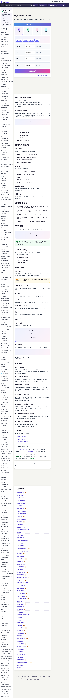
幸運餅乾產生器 (4, 519)
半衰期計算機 (20, 569)
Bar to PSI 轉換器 (5, 140)
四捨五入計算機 (20, 633)
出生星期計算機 (4, 463)
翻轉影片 (3, 364)
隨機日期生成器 (4, 291)
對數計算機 (3, 173)
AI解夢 (2, 559)
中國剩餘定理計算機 (21, 513)
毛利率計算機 (4, 86)
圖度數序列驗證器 (21, 564)
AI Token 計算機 (5, 475)
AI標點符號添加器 (5, 388)
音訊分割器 (3, 185)
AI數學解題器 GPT (28, 464)
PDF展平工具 (4, 588)
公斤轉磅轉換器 (4, 70)
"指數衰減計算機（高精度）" (22, 449)
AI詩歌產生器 (4, 637)
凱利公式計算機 (4, 498)
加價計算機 (3, 188)
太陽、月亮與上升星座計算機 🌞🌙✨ (7, 82)
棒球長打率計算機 (5, 171)
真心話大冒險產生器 (5, 35)
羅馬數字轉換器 (4, 44)
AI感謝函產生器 (4, 562)
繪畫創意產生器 (4, 522)
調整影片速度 (4, 115)
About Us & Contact (45, 678)
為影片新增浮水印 (5, 432)
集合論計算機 (20, 641)
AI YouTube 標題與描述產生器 (7, 574)
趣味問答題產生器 (5, 541)
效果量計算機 (4, 392)
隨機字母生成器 (4, 126)
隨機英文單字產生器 (5, 256)
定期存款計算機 (4, 131)
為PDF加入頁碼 (4, 602)
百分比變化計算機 (5, 105)
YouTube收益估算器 (5, 317)
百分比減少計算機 (5, 77)
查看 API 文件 (31, 458)
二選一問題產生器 (5, 555)
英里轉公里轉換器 (5, 682)
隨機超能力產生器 (5, 251)
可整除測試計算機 (5, 96)
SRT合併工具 (4, 305)
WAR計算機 (3, 496)
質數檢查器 (3, 202)
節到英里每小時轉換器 (6, 651)
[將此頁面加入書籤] (63, 5)
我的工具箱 (43, 5)
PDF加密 (3, 599)
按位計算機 (19, 506)
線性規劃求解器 (20, 580)
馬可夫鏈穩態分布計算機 (22, 583)
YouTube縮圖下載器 (5, 458)
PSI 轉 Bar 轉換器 (5, 329)
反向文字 (3, 136)
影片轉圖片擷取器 (5, 150)
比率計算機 (3, 331)
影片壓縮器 (3, 183)
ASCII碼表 (3, 477)
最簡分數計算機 (4, 51)
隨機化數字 (3, 249)
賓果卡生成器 (4, 169)
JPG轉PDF (3, 611)
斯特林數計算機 (20, 649)
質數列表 (3, 482)
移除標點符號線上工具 (6, 350)
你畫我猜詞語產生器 (5, 545)
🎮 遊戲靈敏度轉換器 (6, 60)
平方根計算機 (4, 213)
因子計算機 (3, 122)
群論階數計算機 (20, 567)
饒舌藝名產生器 (4, 512)
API (20, 678)
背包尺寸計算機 (4, 691)
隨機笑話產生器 (4, 536)
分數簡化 (3, 390)
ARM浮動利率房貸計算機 (6, 25)
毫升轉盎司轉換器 (5, 665)
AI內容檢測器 (4, 63)
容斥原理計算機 (20, 575)
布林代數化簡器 (20, 508)
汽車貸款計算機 (4, 246)
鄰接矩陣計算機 (20, 492)
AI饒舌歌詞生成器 (5, 585)
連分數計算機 (20, 524)
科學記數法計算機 (21, 638)
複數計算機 (19, 521)
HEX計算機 (3, 98)
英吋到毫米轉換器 (5, 677)
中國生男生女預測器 (5, 461)
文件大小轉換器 (4, 242)
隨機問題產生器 (4, 557)
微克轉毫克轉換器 (5, 632)
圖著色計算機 (20, 561)
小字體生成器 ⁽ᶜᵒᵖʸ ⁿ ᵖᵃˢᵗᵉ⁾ (6, 206)
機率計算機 (19, 620)
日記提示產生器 (4, 524)
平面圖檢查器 (20, 609)
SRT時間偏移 (4, 152)
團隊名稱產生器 (4, 508)
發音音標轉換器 (4, 348)
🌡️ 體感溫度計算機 (5, 124)
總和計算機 (3, 258)
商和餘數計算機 (4, 107)
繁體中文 (36, 679)
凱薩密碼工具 (4, 119)
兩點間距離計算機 (5, 298)
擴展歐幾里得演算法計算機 (23, 551)
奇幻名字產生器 (4, 517)
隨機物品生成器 (4, 413)
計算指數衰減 (32, 71)
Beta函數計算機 (20, 498)
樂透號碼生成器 (4, 147)
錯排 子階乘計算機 (21, 527)
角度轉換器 (3, 470)
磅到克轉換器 (4, 399)
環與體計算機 (20, 630)
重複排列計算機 (20, 604)
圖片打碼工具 (4, 282)
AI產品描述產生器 (5, 569)
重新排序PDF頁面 (5, 604)
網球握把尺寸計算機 (5, 696)
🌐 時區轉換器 (4, 373)
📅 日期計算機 (4, 117)
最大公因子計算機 (5, 312)
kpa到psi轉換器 (4, 49)
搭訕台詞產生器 (4, 531)
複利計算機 (3, 220)
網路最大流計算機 (21, 596)
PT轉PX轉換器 (4, 623)
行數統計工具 (4, 338)
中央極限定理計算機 (21, 511)
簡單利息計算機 (4, 100)
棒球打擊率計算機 (5, 286)
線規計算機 (3, 465)
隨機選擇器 (3, 56)
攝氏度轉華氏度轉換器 (6, 689)
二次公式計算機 (20, 628)
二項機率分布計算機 (21, 503)
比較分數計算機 (4, 376)
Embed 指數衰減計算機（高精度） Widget (43, 75)
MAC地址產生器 (4, 289)
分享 (58, 5)
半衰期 (37, 40)
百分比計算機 (4, 333)
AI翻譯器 (3, 642)
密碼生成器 (3, 501)
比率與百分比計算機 (5, 145)
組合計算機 (19, 516)
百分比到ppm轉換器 (5, 265)
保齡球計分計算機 (5, 315)
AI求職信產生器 (4, 583)
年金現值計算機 (4, 421)
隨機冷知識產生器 (5, 538)
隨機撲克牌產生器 (5, 37)
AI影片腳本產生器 (5, 571)
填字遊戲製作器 (4, 378)
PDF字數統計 (4, 597)
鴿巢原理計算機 (20, 606)
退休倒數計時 (4, 456)
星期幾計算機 (4, 322)
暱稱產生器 (3, 510)
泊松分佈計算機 (20, 612)
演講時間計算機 (4, 369)
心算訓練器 (3, 216)
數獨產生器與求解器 (5, 303)
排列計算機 (19, 601)
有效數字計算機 (20, 644)
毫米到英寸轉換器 (5, 679)
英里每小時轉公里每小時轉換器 (7, 649)
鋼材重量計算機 (4, 324)
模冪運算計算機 (20, 588)
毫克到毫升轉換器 (5, 647)
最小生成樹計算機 (21, 585)
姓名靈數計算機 (4, 341)
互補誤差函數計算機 (21, 519)
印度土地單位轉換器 (5, 630)
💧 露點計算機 (4, 176)
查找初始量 (26, 40)
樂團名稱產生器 (4, 515)
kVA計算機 (3, 486)
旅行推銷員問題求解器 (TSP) (23, 662)
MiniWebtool (30, 451)
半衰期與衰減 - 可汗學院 (22, 442)
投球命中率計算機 (5, 268)
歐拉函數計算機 (20, 537)
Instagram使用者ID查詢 (6, 89)
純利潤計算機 (4, 180)
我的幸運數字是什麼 (5, 300)
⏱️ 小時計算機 (4, 237)
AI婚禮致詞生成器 (5, 564)
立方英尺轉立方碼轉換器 (6, 656)
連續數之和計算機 (21, 654)
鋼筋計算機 (3, 359)
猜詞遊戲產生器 (4, 548)
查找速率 (31, 40)
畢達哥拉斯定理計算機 (6, 199)
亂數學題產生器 (4, 218)
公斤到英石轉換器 (5, 672)
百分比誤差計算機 (5, 166)
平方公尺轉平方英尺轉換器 (7, 661)
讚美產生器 (3, 529)
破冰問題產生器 (4, 550)
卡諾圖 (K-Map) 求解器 (22, 577)
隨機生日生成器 (4, 397)
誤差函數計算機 (20, 535)
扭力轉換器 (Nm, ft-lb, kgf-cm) (7, 451)
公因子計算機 (4, 279)
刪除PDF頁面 (4, 607)
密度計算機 (3, 479)
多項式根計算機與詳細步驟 (23, 614)
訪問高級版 (29, 679)
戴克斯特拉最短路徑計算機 (23, 529)
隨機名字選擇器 (4, 449)
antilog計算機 (20, 495)
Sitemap (45, 676)
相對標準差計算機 (5, 42)
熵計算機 (19, 532)
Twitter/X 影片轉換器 (6, 503)
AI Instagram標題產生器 (6, 576)
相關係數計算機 (4, 423)
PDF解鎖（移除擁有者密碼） (7, 590)
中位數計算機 (4, 336)
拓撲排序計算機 (20, 659)
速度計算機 (3, 357)
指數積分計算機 (20, 545)
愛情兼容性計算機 (5, 310)
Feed (49, 676)
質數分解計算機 (4, 75)
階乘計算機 (19, 553)
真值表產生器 (20, 665)
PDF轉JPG (3, 614)
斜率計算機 (3, 284)
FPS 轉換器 (3, 275)
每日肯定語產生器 (5, 526)
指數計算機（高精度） (22, 548)
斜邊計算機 (3, 39)
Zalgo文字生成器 (5, 345)
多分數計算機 (4, 425)
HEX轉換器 (3, 439)
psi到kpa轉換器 (4, 159)
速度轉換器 (3, 383)
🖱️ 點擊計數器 (4, 444)
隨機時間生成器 (4, 484)
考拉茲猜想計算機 (5, 260)
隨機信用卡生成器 (5, 112)
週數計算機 (3, 406)
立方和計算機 (20, 652)
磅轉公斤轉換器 (4, 79)
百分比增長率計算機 (21, 598)
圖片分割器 (3, 91)
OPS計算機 (3, 223)
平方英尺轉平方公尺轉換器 (7, 658)
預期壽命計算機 (4, 442)
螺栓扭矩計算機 (4, 343)
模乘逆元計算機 (20, 590)
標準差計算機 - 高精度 (6, 232)
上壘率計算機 (4, 204)
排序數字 (3, 491)
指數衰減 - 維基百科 (21, 436)
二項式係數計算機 (21, 500)
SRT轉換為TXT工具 (5, 263)
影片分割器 (3, 366)
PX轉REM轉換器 (4, 625)
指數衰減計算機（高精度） (23, 540)
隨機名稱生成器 (4, 138)
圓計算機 (3, 58)
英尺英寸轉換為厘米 (5, 468)
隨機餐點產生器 (4, 93)
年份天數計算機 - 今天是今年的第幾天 (7, 164)
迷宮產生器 (3, 355)
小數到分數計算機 (5, 381)
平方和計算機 (20, 657)
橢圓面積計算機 (4, 437)
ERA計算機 (3, 178)
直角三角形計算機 (5, 190)
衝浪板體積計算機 (5, 694)
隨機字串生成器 (4, 371)
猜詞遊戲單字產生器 (5, 543)
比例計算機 (19, 625)
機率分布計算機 (20, 622)
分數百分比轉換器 (5, 129)
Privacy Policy (36, 678)
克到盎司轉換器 (4, 435)
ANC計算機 (3, 110)
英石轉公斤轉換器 (5, 675)
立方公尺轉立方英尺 (5, 654)
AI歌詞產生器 (4, 635)
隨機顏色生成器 (4, 239)
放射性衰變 (19, 40)
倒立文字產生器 (4, 446)
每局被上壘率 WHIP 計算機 (7, 416)
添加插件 (35, 5)
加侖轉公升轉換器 (5, 668)
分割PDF (3, 618)
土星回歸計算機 (4, 319)
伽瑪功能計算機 (20, 556)
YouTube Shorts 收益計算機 (7, 489)
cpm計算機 (3, 296)
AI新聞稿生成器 (4, 566)
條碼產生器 (3, 235)
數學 (3, 5)
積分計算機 (3, 293)
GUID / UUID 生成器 (6, 494)
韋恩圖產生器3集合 (21, 667)
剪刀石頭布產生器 (5, 195)
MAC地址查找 (4, 103)
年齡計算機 (3, 72)
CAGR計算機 (4, 133)
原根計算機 (19, 617)
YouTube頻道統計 (5, 362)
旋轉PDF (3, 609)
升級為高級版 (52, 5)
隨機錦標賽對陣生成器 (6, 277)
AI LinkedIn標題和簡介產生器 (7, 578)
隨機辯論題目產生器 (5, 472)
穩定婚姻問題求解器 (21, 646)
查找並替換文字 (4, 209)
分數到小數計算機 (5, 143)
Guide (17, 678)
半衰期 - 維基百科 (21, 439)
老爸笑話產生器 (4, 534)
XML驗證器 (3, 430)
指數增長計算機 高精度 (22, 543)
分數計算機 (3, 32)
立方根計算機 (4, 395)
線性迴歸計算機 (4, 352)
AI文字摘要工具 (4, 644)
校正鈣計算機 (4, 84)
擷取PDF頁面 (4, 595)
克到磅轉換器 (4, 409)
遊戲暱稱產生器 (4, 505)
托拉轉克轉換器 (4, 628)
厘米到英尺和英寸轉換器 (6, 308)
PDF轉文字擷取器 (5, 592)
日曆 (2, 272)
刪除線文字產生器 (5, 211)
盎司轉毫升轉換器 (5, 663)
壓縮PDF (3, 616)
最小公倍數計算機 (5, 162)
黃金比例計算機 (20, 559)
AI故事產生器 (4, 639)
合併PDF (3, 621)
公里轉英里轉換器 (5, 684)
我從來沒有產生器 (5, 552)
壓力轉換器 (3, 228)
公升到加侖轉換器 (5, 670)
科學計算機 (19, 636)
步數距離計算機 (4, 225)
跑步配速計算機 (4, 253)
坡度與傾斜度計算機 (5, 157)
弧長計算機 (3, 428)
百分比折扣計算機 (5, 67)
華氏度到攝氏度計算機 (6, 687)
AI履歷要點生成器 (5, 581)
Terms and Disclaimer (27, 678)
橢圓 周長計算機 (4, 197)
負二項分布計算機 (21, 593)
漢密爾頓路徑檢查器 (21, 572)
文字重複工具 (4, 244)
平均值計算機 (4, 230)
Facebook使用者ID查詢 (6, 326)
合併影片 (3, 155)
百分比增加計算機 (5, 53)
